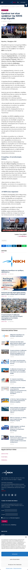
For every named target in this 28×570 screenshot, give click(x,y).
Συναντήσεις (4, 456)
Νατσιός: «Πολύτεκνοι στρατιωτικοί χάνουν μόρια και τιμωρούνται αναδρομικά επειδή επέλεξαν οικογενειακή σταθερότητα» (18, 439)
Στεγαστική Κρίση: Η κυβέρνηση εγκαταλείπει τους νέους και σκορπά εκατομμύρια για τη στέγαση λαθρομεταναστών (11, 317)
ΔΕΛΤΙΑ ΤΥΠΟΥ (5, 10)
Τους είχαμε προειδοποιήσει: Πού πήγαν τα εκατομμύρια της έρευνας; (18, 362)
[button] (26, 5)
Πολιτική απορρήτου (17, 568)
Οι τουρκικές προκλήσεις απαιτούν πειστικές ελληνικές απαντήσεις (18, 380)
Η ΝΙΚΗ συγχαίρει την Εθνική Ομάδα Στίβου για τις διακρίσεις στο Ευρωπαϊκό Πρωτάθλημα (17, 428)
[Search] (18, 2)
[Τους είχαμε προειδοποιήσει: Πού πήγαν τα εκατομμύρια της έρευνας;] (5, 362)
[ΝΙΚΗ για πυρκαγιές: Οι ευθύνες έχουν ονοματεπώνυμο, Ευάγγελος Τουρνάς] (5, 419)
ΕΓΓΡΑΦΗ (23, 2)
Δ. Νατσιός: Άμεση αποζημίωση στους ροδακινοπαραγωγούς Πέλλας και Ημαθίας (18, 400)
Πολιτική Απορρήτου (15, 518)
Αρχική (2, 534)
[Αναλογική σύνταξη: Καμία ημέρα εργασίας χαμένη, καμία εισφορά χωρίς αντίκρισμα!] (14, 283)
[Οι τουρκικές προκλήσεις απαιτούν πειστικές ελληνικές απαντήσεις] (5, 380)
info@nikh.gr (13, 524)
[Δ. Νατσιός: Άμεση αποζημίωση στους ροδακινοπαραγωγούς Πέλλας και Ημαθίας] (5, 400)
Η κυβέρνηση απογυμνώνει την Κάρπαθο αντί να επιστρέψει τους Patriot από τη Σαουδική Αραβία (18, 371)
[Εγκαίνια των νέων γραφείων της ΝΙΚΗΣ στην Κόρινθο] (14, 37)
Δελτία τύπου (4, 453)
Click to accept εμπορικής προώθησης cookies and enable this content (14, 224)
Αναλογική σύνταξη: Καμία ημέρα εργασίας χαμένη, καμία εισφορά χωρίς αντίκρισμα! (13, 293)
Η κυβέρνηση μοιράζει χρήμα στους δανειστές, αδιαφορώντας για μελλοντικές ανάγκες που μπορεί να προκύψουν (18, 390)
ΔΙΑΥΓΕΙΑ (3, 490)
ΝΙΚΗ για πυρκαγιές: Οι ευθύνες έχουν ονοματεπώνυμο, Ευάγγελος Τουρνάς (18, 419)
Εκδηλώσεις (4, 460)
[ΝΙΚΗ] (12, 2)
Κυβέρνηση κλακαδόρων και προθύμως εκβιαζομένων (17, 335)
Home (2, 6)
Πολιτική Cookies (9, 568)
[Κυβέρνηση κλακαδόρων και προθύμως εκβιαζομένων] (14, 261)
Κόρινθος (4, 240)
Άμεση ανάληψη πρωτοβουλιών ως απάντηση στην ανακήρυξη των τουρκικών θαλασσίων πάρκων (18, 410)
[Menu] (2, 2)
